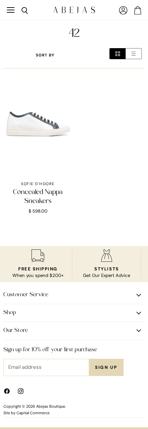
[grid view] (117, 53)
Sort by (45, 55)
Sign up (106, 367)
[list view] (134, 53)
